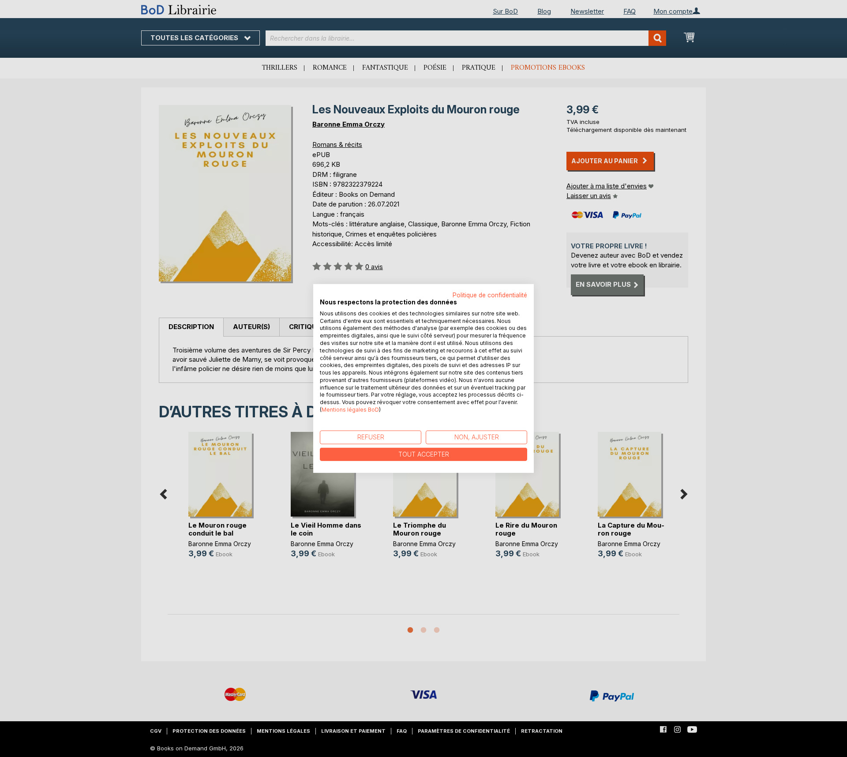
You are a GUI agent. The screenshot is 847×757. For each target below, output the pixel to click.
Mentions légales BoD (350, 409)
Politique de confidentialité (490, 295)
